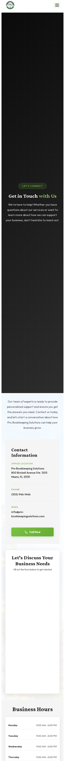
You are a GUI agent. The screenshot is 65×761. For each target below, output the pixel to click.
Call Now (35, 532)
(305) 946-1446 (21, 494)
